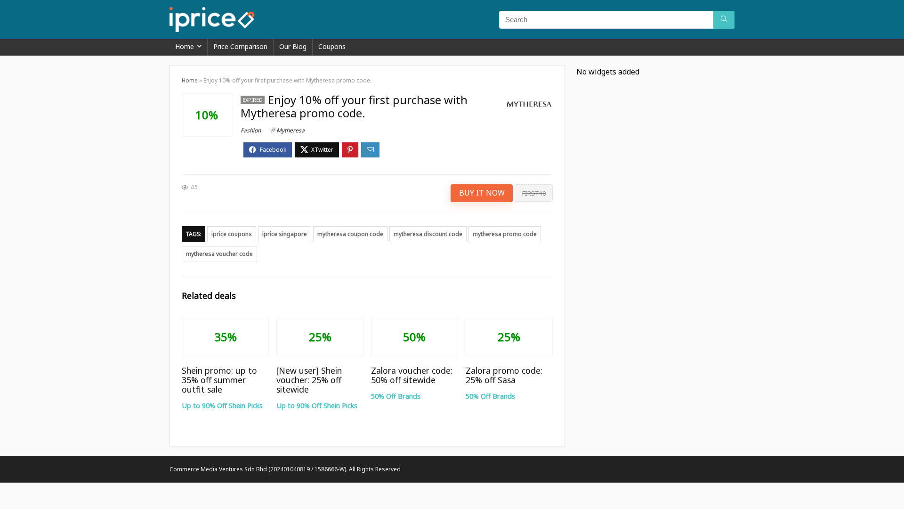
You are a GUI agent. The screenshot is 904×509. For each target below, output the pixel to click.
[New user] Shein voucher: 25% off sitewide (309, 380)
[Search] (723, 20)
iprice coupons (231, 234)
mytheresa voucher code (219, 254)
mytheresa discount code (428, 234)
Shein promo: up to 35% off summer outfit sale (219, 380)
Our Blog (293, 46)
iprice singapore (284, 234)
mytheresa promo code (505, 234)
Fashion (251, 130)
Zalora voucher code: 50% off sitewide (411, 375)
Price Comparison (240, 46)
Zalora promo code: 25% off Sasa (504, 375)
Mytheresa (290, 130)
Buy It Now (482, 193)
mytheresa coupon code (350, 234)
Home (184, 46)
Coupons (332, 46)
